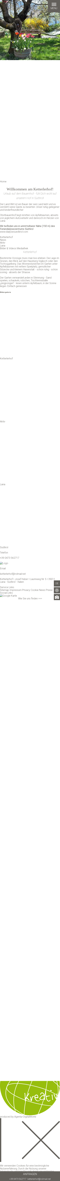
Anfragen (30, 1174)
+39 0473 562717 (17, 1179)
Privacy (26, 590)
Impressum (16, 590)
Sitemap (4, 590)
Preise (49, 590)
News (42, 590)
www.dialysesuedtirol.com (14, 231)
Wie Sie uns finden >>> (30, 598)
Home (3, 181)
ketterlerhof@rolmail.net (39, 1179)
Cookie (34, 590)
